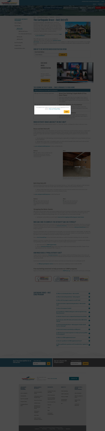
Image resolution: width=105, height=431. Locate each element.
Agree (66, 111)
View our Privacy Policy (54, 109)
